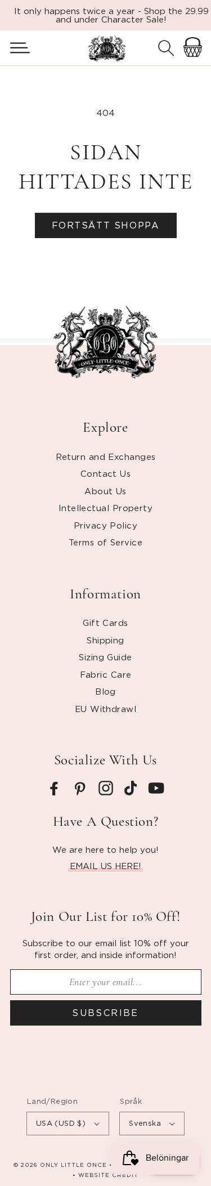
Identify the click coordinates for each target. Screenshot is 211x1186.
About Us (105, 490)
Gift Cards (105, 622)
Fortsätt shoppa (106, 225)
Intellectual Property (105, 507)
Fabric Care (106, 674)
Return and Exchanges (106, 456)
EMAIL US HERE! (105, 865)
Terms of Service (105, 542)
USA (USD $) (61, 1123)
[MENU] (15, 47)
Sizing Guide (105, 656)
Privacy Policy (105, 525)
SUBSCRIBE (105, 1013)
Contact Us (105, 473)
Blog (105, 691)
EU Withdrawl (105, 708)
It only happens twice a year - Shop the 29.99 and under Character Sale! (111, 15)
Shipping (105, 640)
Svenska (145, 1123)
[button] (15, 47)
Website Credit (108, 1175)
